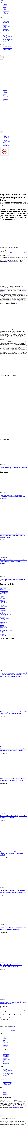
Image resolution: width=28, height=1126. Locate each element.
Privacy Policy (6, 40)
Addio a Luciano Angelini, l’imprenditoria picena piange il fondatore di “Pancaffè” (12, 779)
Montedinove (3, 617)
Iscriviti (15, 1100)
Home (1, 0)
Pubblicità (5, 37)
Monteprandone (6, 23)
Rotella (1, 629)
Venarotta (2, 634)
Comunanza (2, 604)
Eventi (4, 9)
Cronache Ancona (7, 49)
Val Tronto (5, 29)
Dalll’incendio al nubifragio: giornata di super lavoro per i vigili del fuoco (13, 928)
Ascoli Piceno (3, 596)
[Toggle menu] (1, 59)
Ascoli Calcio (6, 11)
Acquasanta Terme (4, 587)
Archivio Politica (4, 592)
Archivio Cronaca (4, 591)
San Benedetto (6, 21)
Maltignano (2, 612)
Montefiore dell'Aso (4, 618)
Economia (5, 5)
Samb (4, 12)
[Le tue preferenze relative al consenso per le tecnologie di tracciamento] (25, 1123)
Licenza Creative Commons (16, 1107)
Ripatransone (3, 626)
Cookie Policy (6, 41)
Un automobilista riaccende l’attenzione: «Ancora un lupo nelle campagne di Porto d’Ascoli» (12, 535)
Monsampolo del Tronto (5, 614)
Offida (4, 27)
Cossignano (2, 605)
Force (1, 609)
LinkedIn (5, 1093)
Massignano (2, 613)
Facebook (5, 1090)
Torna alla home (3, 635)
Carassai (2, 597)
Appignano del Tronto (5, 589)
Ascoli (4, 19)
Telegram (13, 1030)
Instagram (5, 1094)
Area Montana (6, 30)
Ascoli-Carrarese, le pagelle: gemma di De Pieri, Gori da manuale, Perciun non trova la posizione (14, 561)
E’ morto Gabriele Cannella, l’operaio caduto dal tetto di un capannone (13, 816)
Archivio (5, 14)
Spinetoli (2, 631)
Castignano (2, 600)
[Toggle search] (1, 132)
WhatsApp (13, 1026)
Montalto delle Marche (5, 615)
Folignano (5, 25)
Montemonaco (3, 621)
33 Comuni (5, 13)
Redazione (5, 35)
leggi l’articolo (8, 261)
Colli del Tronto (3, 602)
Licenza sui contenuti (7, 36)
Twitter (4, 1092)
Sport (4, 8)
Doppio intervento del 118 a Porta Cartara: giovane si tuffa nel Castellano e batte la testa (13, 891)
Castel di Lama (6, 26)
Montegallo (2, 619)
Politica (4, 7)
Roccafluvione (3, 627)
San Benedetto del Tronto (6, 630)
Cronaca (5, 4)
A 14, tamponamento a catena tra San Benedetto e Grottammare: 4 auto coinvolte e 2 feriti (13, 496)
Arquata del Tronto (4, 595)
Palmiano (2, 625)
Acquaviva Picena (4, 588)
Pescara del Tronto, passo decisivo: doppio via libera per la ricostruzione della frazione (13, 467)
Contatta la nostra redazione (6, 1018)
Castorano (2, 601)
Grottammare (6, 22)
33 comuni (5, 99)
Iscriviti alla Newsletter (8, 39)
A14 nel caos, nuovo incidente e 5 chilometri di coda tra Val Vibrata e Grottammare (13, 712)
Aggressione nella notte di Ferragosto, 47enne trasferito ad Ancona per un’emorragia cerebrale (13, 853)
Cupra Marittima (3, 606)
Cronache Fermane (7, 46)
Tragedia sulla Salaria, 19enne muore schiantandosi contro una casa (11, 965)
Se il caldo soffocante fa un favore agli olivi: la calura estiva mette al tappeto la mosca (13, 749)
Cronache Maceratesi (7, 48)
